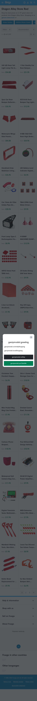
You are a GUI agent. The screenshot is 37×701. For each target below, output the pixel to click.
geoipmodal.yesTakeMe (18, 363)
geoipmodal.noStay (18, 357)
